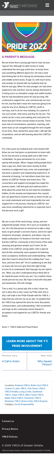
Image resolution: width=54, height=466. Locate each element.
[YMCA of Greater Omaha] (10, 5)
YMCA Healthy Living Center (18, 392)
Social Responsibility (24, 404)
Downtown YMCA (32, 398)
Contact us (8, 421)
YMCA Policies (10, 436)
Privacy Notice (10, 428)
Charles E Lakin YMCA (15, 388)
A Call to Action (11, 361)
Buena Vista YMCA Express (34, 401)
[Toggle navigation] (47, 5)
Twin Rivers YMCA (36, 388)
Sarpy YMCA (18, 395)
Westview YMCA (12, 401)
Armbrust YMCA (22, 385)
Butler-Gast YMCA (39, 385)
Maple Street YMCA (14, 398)
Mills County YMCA (34, 395)
